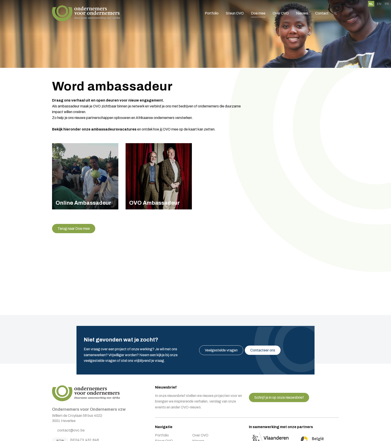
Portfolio (212, 13)
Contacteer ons (262, 350)
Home (86, 13)
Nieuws (302, 13)
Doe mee (258, 13)
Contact (322, 13)
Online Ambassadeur (85, 176)
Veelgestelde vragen (221, 350)
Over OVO (281, 13)
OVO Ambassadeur (159, 176)
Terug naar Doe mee (73, 228)
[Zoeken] (335, 13)
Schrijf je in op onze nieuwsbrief (279, 397)
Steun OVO (235, 13)
